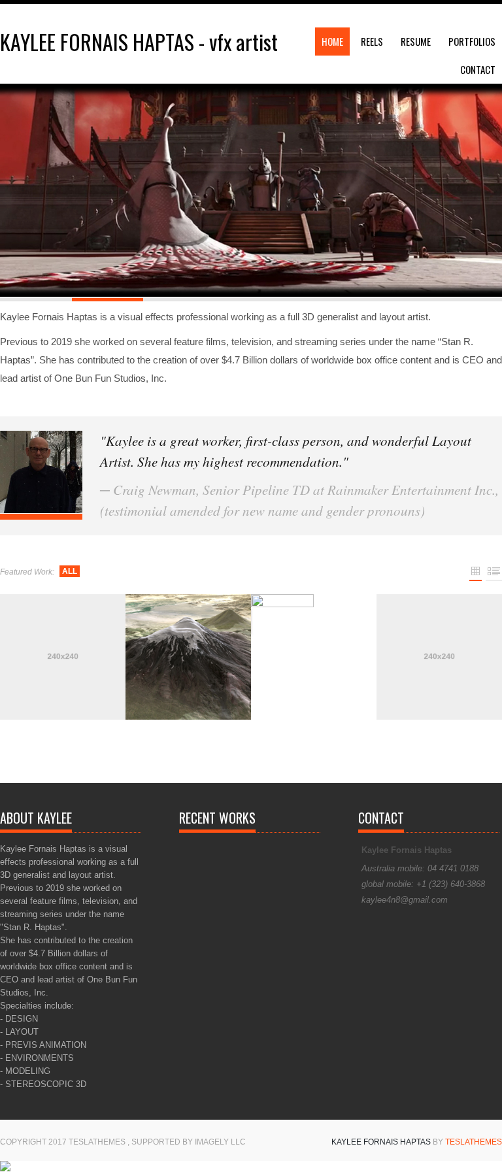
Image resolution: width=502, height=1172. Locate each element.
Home (332, 41)
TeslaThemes (473, 1142)
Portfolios (471, 41)
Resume (416, 41)
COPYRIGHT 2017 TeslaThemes (63, 1142)
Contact (477, 69)
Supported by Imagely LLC (188, 1142)
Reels (372, 41)
